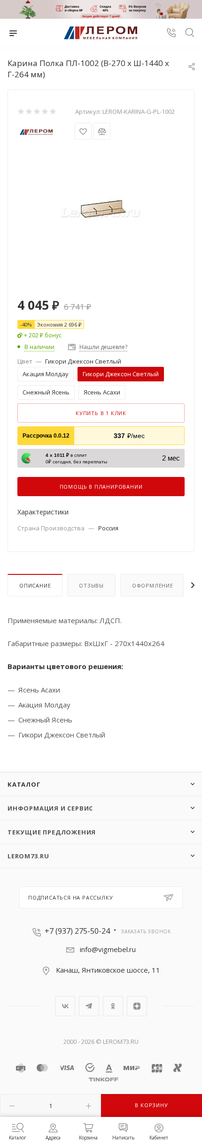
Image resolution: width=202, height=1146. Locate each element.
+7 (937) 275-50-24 (77, 931)
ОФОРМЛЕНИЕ (152, 585)
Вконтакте (65, 1006)
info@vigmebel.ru (108, 949)
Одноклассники (113, 1006)
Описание (35, 585)
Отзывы (91, 585)
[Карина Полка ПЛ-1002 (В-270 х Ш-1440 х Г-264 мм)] (101, 211)
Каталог (24, 784)
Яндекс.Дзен (137, 1006)
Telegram (89, 1006)
